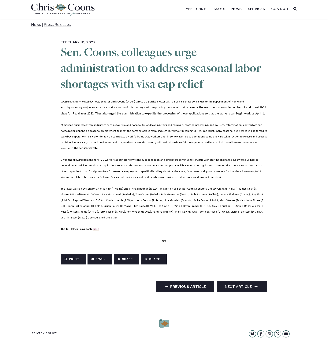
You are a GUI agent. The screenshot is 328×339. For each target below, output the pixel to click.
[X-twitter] (277, 333)
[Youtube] (286, 333)
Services (256, 9)
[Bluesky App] (252, 333)
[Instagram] (269, 333)
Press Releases (57, 24)
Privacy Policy (44, 333)
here (96, 229)
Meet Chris (196, 9)
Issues (219, 9)
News (236, 9)
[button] (73, 259)
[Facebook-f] (260, 333)
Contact (280, 9)
